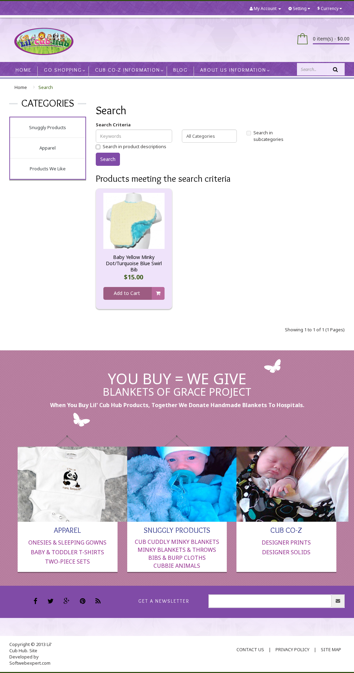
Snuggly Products (47, 127)
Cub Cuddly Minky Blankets (177, 542)
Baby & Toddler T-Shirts (67, 552)
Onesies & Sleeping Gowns (67, 542)
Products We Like (48, 168)
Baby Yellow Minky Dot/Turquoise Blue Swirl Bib (134, 263)
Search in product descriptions (134, 146)
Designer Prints (286, 542)
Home (21, 87)
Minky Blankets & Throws (177, 550)
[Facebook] (36, 602)
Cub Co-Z (286, 530)
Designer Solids (286, 552)
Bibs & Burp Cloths (177, 558)
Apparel (47, 148)
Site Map (331, 649)
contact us (250, 649)
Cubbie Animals (176, 566)
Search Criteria (113, 125)
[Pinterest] (83, 602)
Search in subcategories (268, 135)
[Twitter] (51, 602)
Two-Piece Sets (67, 561)
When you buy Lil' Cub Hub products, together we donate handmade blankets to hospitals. (177, 405)
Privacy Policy (292, 649)
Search (45, 87)
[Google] (68, 602)
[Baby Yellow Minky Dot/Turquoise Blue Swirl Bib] (134, 220)
